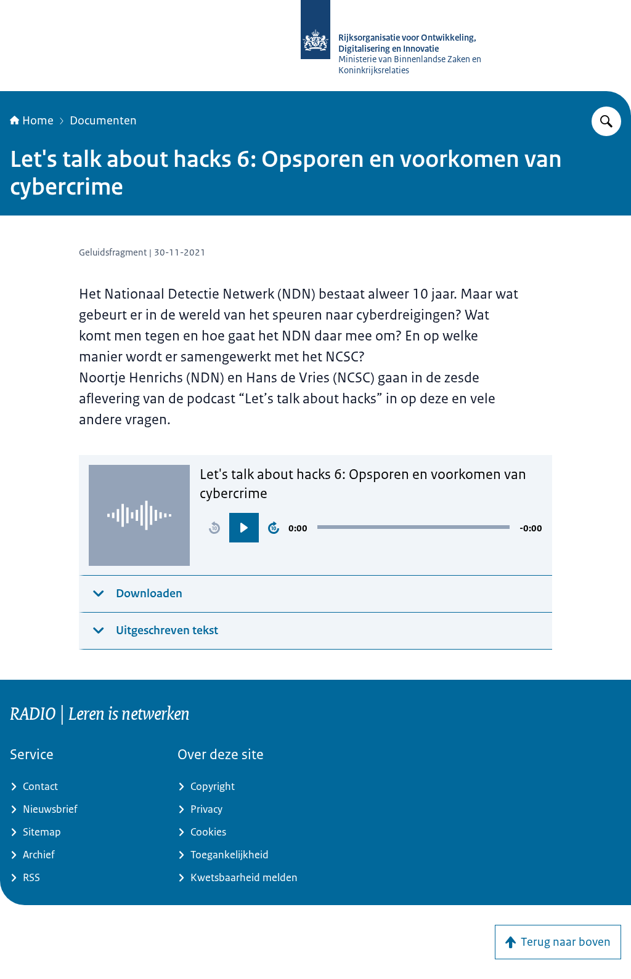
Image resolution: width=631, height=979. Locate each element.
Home (38, 120)
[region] (371, 527)
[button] (214, 527)
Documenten (103, 120)
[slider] (413, 527)
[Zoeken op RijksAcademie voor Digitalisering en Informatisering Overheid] (606, 121)
